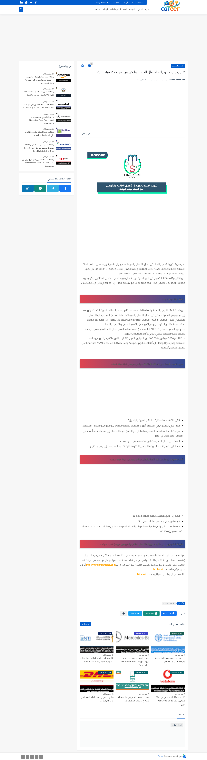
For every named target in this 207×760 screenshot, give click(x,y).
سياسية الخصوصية (103, 2)
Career (161, 756)
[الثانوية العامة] (32, 757)
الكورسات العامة (129, 9)
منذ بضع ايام (179, 655)
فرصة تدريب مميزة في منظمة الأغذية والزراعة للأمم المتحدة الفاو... (170, 660)
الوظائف (105, 9)
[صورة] (63, 77)
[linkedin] (21, 2)
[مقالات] (23, 757)
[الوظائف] (27, 757)
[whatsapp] (26, 2)
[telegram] (31, 2)
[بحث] (21, 9)
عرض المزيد (85, 624)
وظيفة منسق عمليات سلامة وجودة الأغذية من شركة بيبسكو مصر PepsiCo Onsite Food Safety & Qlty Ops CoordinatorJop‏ (38, 148)
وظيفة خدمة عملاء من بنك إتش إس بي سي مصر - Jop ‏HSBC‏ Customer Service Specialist (38, 162)
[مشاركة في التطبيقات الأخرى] (123, 613)
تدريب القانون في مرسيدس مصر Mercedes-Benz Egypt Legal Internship (135, 661)
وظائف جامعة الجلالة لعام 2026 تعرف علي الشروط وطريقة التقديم (39, 133)
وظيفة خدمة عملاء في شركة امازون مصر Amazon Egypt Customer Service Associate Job (39, 80)
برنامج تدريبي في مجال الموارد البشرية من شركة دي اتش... (97, 699)
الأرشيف (125, 2)
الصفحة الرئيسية (137, 2)
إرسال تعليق (177, 725)
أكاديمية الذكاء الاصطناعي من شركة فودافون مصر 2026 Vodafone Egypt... (170, 701)
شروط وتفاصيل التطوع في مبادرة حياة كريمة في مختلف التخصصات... (133, 699)
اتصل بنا (116, 2)
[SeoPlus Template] (184, 756)
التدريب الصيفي (143, 9)
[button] (169, 613)
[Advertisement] (103, 39)
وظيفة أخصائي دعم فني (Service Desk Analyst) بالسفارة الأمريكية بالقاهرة (39, 93)
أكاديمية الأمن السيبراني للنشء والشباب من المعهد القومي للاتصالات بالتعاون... (97, 660)
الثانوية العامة (115, 9)
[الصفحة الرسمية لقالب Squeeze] (41, 757)
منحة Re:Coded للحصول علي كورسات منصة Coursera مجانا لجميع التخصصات (38, 106)
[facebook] (35, 2)
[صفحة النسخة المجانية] (36, 757)
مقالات (97, 9)
